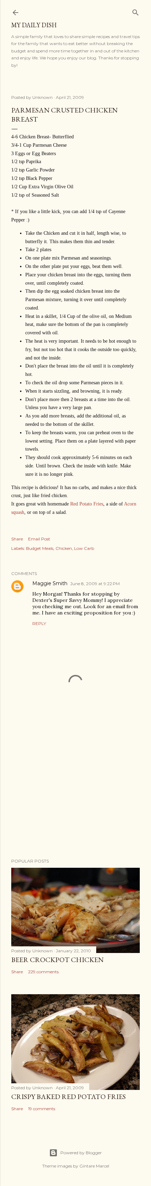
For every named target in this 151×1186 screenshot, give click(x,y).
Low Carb (84, 548)
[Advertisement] (75, 792)
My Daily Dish (34, 25)
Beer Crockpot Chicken (57, 959)
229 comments (43, 971)
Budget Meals (39, 548)
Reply (39, 623)
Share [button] (17, 538)
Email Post (39, 538)
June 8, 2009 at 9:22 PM (95, 583)
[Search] (135, 11)
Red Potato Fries (86, 504)
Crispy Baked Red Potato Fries (68, 1096)
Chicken (63, 548)
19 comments (41, 1108)
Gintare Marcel (94, 1166)
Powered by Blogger (81, 1152)
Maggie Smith (49, 583)
